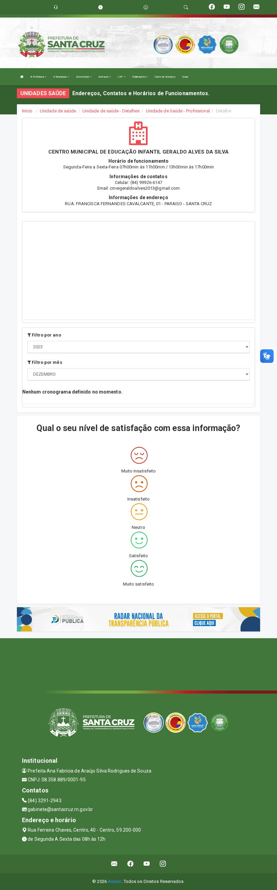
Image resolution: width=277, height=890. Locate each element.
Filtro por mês (46, 362)
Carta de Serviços (165, 76)
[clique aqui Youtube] (147, 864)
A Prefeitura (37, 76)
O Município (60, 76)
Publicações (139, 76)
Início (27, 110)
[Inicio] (22, 76)
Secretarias (83, 76)
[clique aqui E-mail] (114, 864)
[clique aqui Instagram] (163, 864)
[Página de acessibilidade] (146, 7)
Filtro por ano (46, 335)
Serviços (103, 76)
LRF (120, 76)
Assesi (115, 881)
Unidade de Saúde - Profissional (178, 110)
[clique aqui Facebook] (130, 864)
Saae (185, 76)
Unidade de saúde (58, 110)
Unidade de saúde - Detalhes (111, 110)
